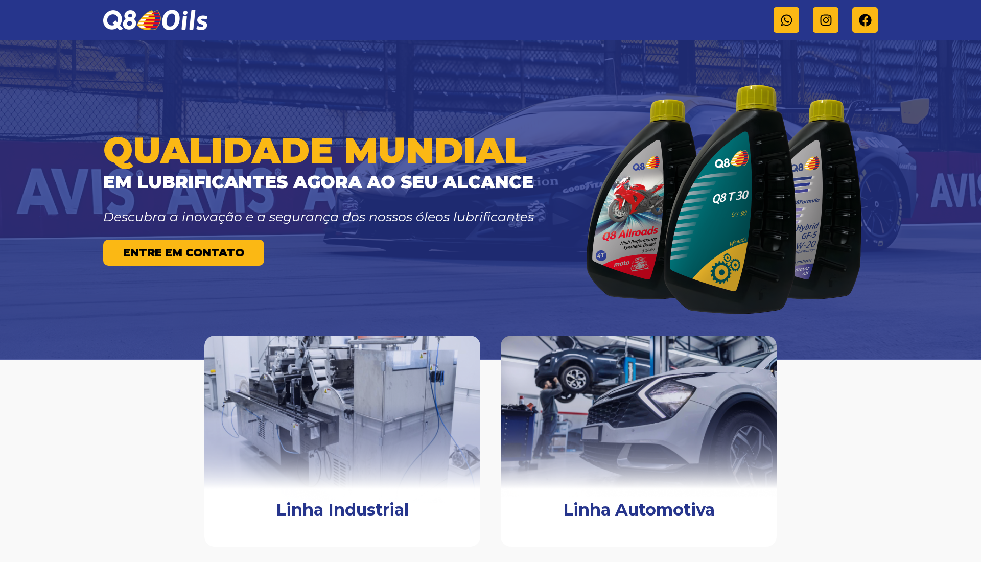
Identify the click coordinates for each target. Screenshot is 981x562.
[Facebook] (865, 20)
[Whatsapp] (786, 20)
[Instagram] (825, 20)
